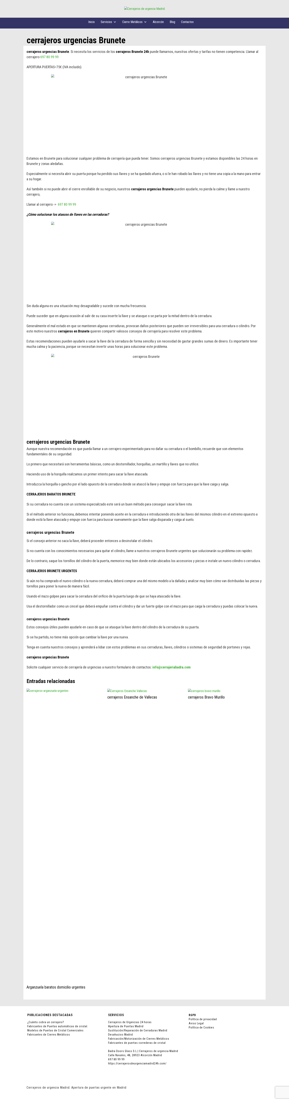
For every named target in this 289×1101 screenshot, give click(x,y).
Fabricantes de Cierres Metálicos (48, 1034)
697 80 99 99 (49, 57)
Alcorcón (158, 22)
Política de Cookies (201, 1027)
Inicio (91, 22)
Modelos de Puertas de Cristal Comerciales (55, 1030)
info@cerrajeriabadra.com (171, 667)
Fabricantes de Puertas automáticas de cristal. (57, 1026)
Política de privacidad (203, 1019)
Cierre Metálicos (132, 22)
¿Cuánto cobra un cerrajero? (45, 1022)
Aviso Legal (196, 1023)
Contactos (187, 22)
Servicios (106, 22)
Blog (172, 22)
